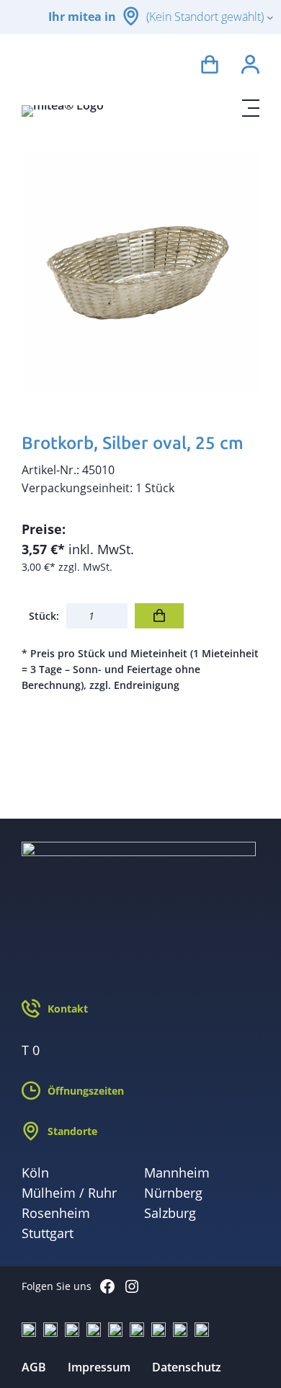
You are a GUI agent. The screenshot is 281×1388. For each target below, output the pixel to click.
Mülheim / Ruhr (69, 1192)
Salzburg (170, 1213)
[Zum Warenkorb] (209, 66)
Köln (35, 1172)
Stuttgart (47, 1233)
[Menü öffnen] (250, 108)
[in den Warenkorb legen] (159, 615)
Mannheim (177, 1172)
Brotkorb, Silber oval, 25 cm (133, 442)
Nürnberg (173, 1192)
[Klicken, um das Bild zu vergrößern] (140, 272)
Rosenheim (56, 1213)
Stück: (44, 616)
